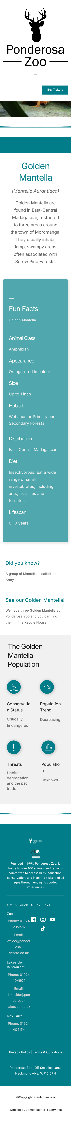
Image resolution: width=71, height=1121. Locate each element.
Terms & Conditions (47, 1052)
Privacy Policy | (21, 1052)
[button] (35, 76)
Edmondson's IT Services (44, 1110)
